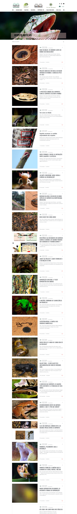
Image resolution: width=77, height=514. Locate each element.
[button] (58, 10)
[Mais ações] (62, 47)
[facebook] (59, 3)
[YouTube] (63, 3)
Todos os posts (15, 41)
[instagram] (61, 3)
